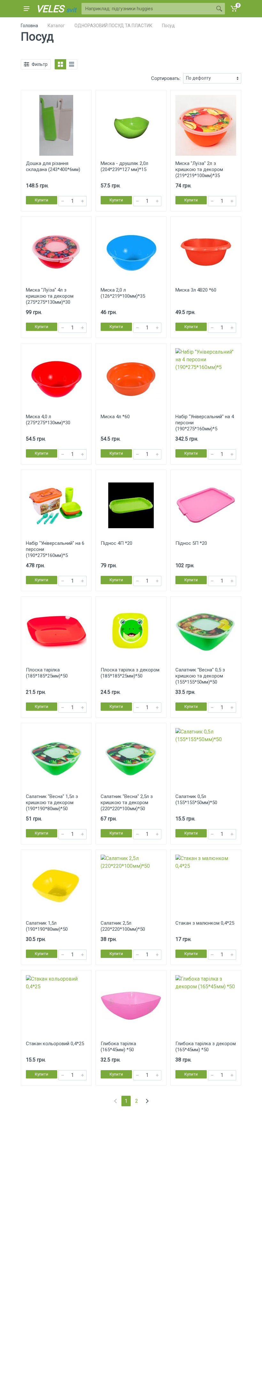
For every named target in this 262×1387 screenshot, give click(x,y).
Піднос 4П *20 (116, 543)
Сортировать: (166, 78)
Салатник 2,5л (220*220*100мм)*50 (123, 926)
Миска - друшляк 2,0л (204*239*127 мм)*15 (124, 166)
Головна (29, 25)
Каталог (56, 25)
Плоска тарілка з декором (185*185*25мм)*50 (130, 673)
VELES (56, 8)
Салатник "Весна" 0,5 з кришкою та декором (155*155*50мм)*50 (200, 676)
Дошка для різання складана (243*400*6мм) (53, 166)
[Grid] (60, 64)
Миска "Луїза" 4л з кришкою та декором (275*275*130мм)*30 (49, 296)
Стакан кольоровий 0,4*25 (55, 1043)
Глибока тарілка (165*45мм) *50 (118, 1047)
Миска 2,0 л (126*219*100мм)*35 (123, 293)
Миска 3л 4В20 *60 (195, 290)
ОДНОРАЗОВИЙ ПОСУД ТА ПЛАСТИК (113, 25)
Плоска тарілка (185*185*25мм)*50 (47, 673)
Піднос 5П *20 (191, 543)
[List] (71, 64)
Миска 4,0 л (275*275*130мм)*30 (48, 420)
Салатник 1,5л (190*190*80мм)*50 (47, 926)
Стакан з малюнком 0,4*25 (204, 923)
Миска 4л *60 (115, 416)
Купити (41, 200)
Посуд (168, 25)
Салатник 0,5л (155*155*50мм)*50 (196, 799)
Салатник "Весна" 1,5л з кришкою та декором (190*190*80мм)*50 (52, 802)
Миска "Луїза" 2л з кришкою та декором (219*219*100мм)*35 (199, 169)
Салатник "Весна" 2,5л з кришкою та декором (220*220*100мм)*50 (127, 802)
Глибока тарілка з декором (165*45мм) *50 (205, 1047)
